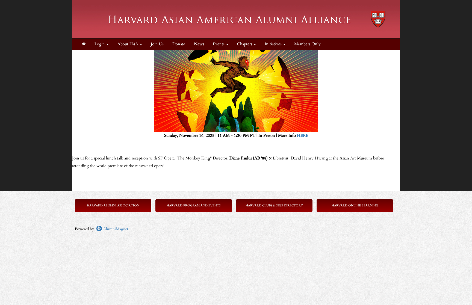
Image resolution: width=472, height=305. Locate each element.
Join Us (157, 44)
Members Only (307, 44)
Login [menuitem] (100, 44)
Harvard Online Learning (355, 205)
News (199, 44)
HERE (302, 135)
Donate (178, 44)
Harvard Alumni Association (113, 205)
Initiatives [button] (274, 44)
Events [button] (219, 44)
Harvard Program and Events (194, 205)
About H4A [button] (128, 44)
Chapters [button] (245, 44)
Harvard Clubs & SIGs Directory (274, 205)
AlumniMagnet (115, 229)
